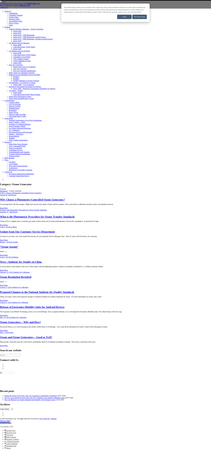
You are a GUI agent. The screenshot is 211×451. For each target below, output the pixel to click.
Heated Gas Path (14, 106)
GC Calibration (14, 130)
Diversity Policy (14, 19)
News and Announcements (18, 166)
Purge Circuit (13, 112)
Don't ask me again (139, 17)
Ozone (14, 195)
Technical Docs (14, 156)
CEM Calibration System (22, 61)
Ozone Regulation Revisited (15, 277)
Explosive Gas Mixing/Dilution (20, 124)
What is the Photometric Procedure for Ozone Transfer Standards (37, 216)
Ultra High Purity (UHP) (17, 116)
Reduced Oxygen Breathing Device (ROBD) (24, 75)
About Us (7, 11)
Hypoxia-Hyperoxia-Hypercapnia (20, 132)
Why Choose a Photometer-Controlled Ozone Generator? (32, 199)
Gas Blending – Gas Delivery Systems (22, 83)
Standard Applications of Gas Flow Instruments (25, 120)
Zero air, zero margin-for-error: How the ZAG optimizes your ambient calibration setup (34, 398)
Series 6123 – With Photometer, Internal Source (29, 37)
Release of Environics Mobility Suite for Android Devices (32, 307)
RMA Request (9, 158)
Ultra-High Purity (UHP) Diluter (24, 55)
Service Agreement (15, 148)
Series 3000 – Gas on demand (23, 85)
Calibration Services (16, 150)
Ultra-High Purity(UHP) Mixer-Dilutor (26, 95)
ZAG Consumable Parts (17, 146)
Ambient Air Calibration (21, 272)
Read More (4, 208)
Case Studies (13, 164)
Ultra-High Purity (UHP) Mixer (24, 47)
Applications (8, 118)
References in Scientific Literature (20, 170)
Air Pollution (13, 257)
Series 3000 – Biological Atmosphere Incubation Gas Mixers (34, 89)
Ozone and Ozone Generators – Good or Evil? (26, 337)
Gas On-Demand (15, 104)
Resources (8, 142)
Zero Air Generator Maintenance (24, 71)
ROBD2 (16, 77)
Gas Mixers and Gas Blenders (19, 43)
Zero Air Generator (19, 69)
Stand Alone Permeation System (20, 96)
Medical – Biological (16, 134)
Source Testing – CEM (17, 122)
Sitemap (53, 419)
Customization (9, 100)
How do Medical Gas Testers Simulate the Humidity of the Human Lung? (30, 400)
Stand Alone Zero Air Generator (24, 67)
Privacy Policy (14, 23)
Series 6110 (17, 33)
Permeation (13, 110)
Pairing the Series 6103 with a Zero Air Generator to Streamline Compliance (31, 396)
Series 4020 (17, 93)
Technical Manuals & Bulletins (19, 154)
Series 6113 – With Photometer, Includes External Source (33, 39)
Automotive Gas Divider (21, 57)
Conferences (13, 168)
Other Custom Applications (18, 140)
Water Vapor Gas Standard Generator (22, 73)
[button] (5, 423)
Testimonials (13, 13)
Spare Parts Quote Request (18, 144)
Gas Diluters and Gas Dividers (19, 51)
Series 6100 (17, 31)
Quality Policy (14, 17)
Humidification (14, 108)
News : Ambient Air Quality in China (21, 261)
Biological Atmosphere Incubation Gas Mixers (25, 87)
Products (7, 27)
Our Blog (12, 162)
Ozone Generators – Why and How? (20, 322)
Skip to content (5, 421)
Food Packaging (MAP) (17, 126)
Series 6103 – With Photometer (24, 35)
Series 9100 (17, 41)
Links (11, 25)
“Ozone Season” (9, 246)
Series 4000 (17, 45)
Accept (124, 17)
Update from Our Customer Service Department (27, 231)
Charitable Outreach (16, 15)
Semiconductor (14, 136)
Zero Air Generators (16, 65)
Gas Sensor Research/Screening (20, 128)
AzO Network (45, 419)
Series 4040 (17, 53)
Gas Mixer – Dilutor (16, 91)
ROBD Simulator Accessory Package (26, 81)
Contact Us (8, 172)
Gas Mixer (13, 227)
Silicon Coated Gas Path (17, 114)
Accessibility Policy (16, 21)
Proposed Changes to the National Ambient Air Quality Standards (37, 292)
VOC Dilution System (21, 59)
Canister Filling (14, 102)
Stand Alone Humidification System (21, 98)
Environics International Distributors (21, 174)
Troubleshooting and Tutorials (19, 152)
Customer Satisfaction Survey (19, 176)
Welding (12, 138)
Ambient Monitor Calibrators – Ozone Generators (26, 29)
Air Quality (14, 242)
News (6, 160)
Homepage (4, 191)
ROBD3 (16, 79)
